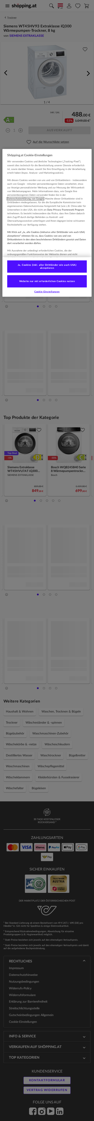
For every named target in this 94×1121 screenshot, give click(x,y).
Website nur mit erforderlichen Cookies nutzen (47, 281)
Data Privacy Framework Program (65, 210)
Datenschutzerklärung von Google (25, 199)
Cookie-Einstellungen (46, 292)
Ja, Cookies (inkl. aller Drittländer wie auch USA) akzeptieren (47, 266)
